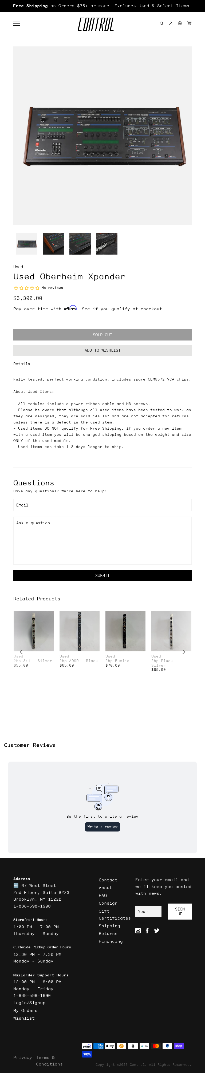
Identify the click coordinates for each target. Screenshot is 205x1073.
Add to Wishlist (103, 350)
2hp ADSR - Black (79, 661)
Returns (108, 933)
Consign (108, 903)
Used (18, 266)
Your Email (144, 913)
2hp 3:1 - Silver (33, 661)
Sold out (102, 334)
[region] (102, 6)
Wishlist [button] (24, 1018)
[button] (19, 24)
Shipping (109, 925)
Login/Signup (29, 1002)
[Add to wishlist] (49, 616)
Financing (111, 941)
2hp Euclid (117, 661)
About (105, 887)
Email (22, 505)
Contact (108, 879)
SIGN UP (180, 911)
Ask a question (33, 522)
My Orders (25, 1010)
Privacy (22, 1057)
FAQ (103, 895)
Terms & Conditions (49, 1061)
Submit (102, 575)
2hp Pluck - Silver (164, 663)
